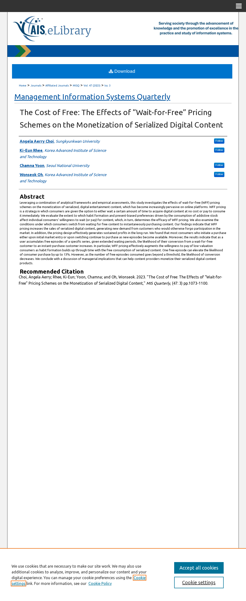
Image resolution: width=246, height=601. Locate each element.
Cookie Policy (100, 583)
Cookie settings (198, 582)
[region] (123, 574)
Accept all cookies (198, 567)
